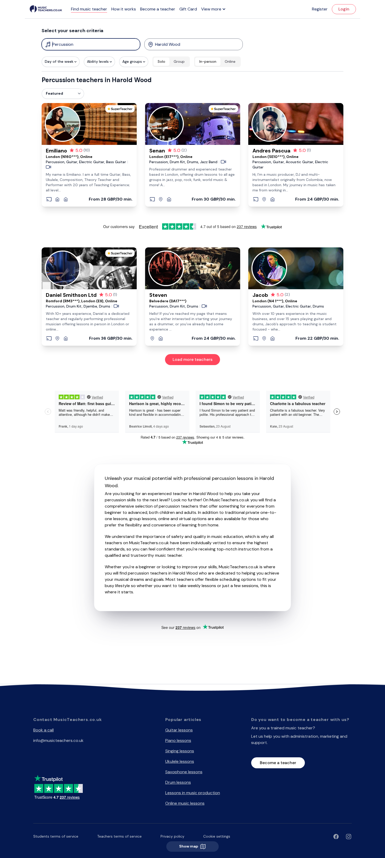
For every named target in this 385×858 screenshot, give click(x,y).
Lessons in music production (192, 793)
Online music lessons (185, 803)
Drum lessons (178, 782)
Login (343, 9)
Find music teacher (89, 9)
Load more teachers (192, 359)
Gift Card (188, 9)
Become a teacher (157, 9)
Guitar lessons (179, 730)
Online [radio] (230, 61)
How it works (123, 9)
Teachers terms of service (119, 836)
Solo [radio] (161, 61)
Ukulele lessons (179, 761)
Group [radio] (179, 61)
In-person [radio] (207, 61)
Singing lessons (179, 751)
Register (320, 9)
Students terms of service (55, 836)
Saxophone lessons (183, 772)
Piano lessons (178, 740)
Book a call (43, 730)
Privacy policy (172, 836)
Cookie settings (216, 836)
